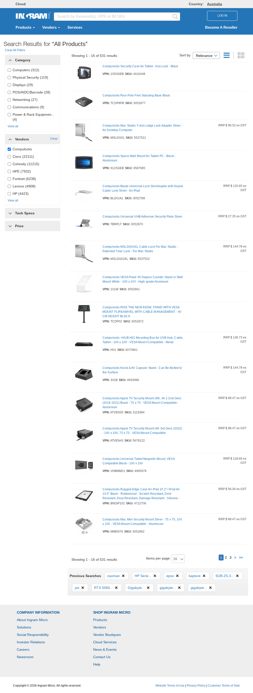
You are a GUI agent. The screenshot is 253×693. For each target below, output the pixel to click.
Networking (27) (25, 100)
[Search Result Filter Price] (10, 226)
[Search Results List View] (227, 57)
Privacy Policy (196, 685)
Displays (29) (23, 85)
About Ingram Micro (32, 620)
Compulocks (22, 149)
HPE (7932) (22, 171)
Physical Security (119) (30, 77)
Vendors (50, 27)
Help (96, 664)
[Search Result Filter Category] (10, 59)
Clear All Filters (15, 50)
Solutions (24, 627)
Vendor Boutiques (107, 635)
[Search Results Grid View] (240, 57)
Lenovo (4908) (24, 186)
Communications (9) (28, 107)
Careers (23, 649)
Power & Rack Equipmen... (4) (33, 116)
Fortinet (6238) (24, 179)
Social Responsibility (33, 635)
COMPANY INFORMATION (38, 612)
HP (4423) (21, 194)
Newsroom (25, 657)
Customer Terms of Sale (224, 685)
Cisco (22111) (23, 156)
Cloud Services (105, 642)
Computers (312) (26, 70)
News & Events (105, 649)
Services (74, 27)
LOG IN (222, 15)
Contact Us (101, 657)
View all (13, 126)
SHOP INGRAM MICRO (111, 612)
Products (24, 27)
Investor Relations (31, 642)
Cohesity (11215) (26, 164)
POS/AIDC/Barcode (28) (31, 92)
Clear (54, 138)
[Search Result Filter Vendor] (10, 138)
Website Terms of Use (170, 685)
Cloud (21, 4)
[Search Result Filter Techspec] (10, 212)
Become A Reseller (221, 27)
